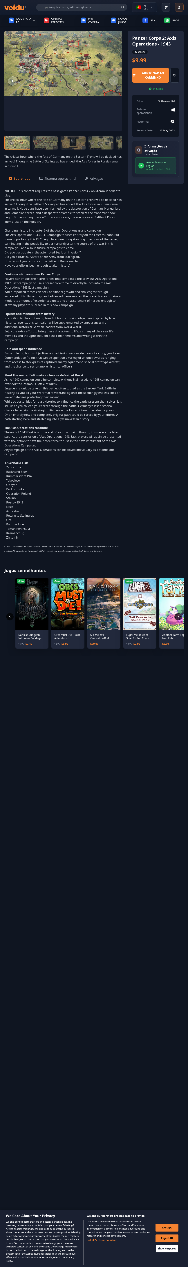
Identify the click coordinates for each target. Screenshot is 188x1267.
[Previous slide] (12, 81)
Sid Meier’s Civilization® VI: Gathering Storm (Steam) (100, 636)
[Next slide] (113, 81)
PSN (153, 20)
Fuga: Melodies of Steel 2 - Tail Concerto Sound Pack (139, 636)
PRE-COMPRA (93, 20)
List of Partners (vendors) (102, 1240)
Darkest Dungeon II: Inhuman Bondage (30, 636)
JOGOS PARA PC (23, 20)
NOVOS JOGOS (122, 20)
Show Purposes (167, 1248)
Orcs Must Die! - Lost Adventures (67, 636)
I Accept (167, 1227)
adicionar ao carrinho (153, 75)
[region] (94, 1238)
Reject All (167, 1238)
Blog (175, 20)
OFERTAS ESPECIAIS (57, 20)
